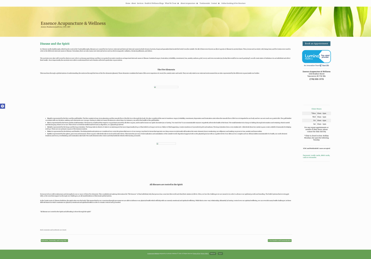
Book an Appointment (316, 43)
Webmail (212, 253)
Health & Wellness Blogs (154, 3)
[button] (2, 106)
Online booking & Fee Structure (233, 3)
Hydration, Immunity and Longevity (54, 240)
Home (128, 3)
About (133, 3)
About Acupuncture (188, 3)
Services (140, 3)
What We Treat (170, 3)
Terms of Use (196, 253)
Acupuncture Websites (153, 253)
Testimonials (205, 3)
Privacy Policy (204, 253)
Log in (220, 253)
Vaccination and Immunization (279, 240)
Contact (214, 3)
